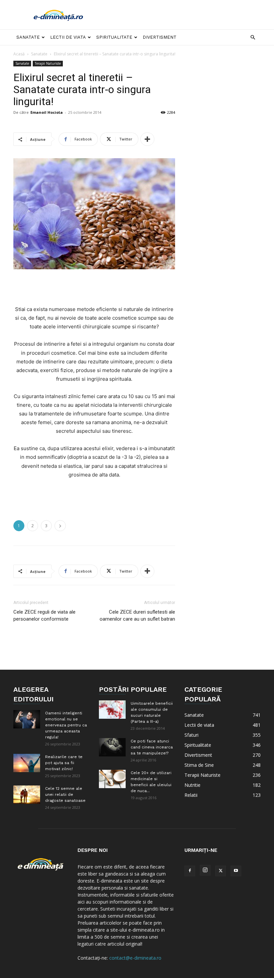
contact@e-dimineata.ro (135, 958)
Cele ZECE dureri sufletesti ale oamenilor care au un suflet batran (137, 615)
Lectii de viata (68, 37)
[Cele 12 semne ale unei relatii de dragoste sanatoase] (26, 794)
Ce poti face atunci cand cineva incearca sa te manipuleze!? (152, 747)
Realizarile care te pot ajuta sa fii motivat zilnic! (64, 762)
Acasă (19, 54)
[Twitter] (220, 871)
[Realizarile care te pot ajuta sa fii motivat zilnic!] (26, 763)
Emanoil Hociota (46, 112)
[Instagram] (205, 870)
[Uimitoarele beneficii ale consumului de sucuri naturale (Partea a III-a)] (112, 709)
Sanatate (28, 37)
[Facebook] (189, 871)
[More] (147, 139)
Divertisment (159, 37)
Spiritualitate (114, 37)
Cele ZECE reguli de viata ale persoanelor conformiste (44, 615)
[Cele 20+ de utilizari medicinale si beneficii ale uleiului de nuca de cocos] (112, 779)
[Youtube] (236, 871)
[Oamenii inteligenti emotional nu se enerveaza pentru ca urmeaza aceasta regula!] (26, 719)
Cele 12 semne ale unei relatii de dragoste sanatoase (65, 794)
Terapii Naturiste (48, 63)
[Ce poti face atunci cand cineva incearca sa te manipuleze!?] (112, 747)
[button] (253, 37)
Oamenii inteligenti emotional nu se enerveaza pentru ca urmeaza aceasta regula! (66, 725)
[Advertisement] (182, 15)
